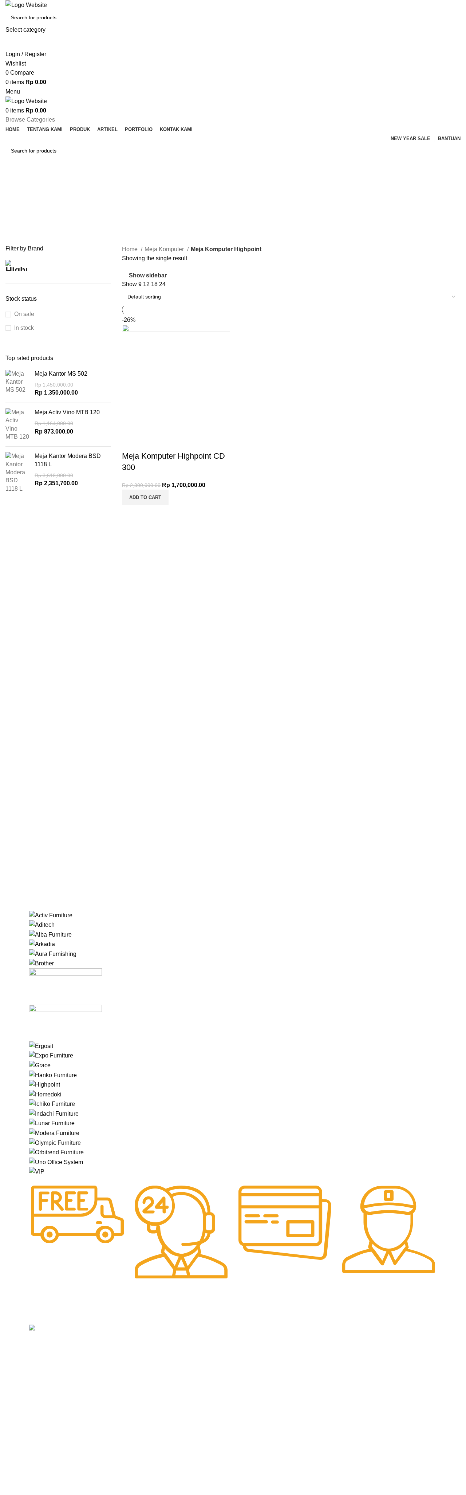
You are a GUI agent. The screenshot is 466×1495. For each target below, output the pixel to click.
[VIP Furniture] (36, 1171)
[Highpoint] (44, 1084)
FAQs (201, 1380)
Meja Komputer (165, 249)
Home (130, 249)
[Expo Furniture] (51, 1055)
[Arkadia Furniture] (42, 944)
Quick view (151, 514)
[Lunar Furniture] (52, 1123)
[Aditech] (42, 924)
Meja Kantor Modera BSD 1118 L (68, 460)
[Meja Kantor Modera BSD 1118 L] (17, 472)
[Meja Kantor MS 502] (17, 383)
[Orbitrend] (56, 1152)
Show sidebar (148, 275)
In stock (24, 328)
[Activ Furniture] (50, 915)
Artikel (119, 1380)
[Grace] (40, 1065)
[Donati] (65, 1022)
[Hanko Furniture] (53, 1075)
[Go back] (14, 183)
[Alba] (50, 934)
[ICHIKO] (52, 1103)
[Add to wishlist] (131, 441)
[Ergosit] (41, 1046)
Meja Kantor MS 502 (61, 374)
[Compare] (131, 514)
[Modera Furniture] (54, 1133)
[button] (145, 497)
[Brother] (41, 963)
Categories (20, 218)
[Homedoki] (45, 1094)
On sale (24, 314)
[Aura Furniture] (52, 953)
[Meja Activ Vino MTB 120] (17, 424)
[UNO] (56, 1162)
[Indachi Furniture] (54, 1113)
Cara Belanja (210, 1355)
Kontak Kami (126, 1393)
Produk (120, 1368)
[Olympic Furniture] (55, 1142)
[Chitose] (65, 986)
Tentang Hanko (129, 1355)
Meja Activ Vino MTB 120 (67, 412)
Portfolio (121, 1405)
